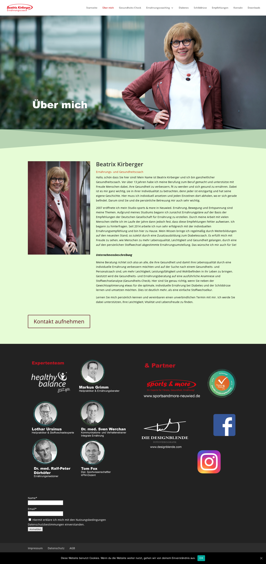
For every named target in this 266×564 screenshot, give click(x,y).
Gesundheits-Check (130, 7)
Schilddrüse (200, 7)
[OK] (261, 558)
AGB (72, 548)
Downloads (254, 7)
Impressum (35, 548)
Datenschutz (56, 548)
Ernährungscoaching (158, 7)
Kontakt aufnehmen (59, 321)
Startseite (91, 7)
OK (201, 558)
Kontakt (238, 7)
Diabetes (184, 7)
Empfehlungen (220, 7)
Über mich (108, 7)
